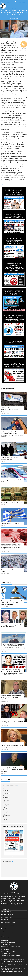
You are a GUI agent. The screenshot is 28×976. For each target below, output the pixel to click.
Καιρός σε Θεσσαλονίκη (6, 801)
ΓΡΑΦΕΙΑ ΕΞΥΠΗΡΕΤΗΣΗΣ (7, 925)
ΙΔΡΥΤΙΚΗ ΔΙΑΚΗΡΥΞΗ (6, 917)
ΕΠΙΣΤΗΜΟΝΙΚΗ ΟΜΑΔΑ (7, 914)
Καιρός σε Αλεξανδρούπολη (7, 815)
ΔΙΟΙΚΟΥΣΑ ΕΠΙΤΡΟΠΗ (6, 911)
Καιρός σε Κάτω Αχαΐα (6, 808)
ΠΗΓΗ (2, 184)
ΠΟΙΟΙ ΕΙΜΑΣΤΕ (5, 909)
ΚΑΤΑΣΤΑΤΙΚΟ (4, 919)
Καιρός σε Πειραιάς (6, 794)
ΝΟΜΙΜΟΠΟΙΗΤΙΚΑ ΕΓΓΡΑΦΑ (8, 922)
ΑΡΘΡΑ (14, 8)
